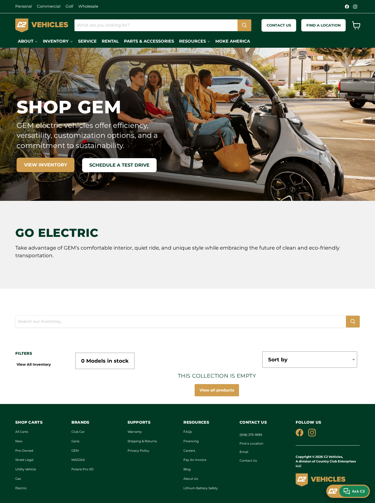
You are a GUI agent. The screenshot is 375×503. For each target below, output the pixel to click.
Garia (75, 441)
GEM (75, 450)
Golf (69, 6)
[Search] (244, 25)
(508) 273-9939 (251, 435)
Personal (23, 6)
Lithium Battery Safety (200, 488)
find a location (323, 25)
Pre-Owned (24, 450)
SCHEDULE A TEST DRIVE (119, 165)
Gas (18, 479)
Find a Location (251, 443)
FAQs (187, 432)
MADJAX (78, 460)
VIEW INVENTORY (45, 165)
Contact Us (248, 460)
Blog (187, 469)
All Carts (21, 432)
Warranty (135, 432)
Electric (21, 488)
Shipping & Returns (142, 441)
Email (244, 452)
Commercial (48, 6)
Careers (189, 450)
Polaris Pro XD (82, 469)
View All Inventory (34, 364)
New (18, 441)
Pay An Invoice (194, 460)
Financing (191, 441)
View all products (216, 390)
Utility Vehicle (25, 469)
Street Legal (24, 460)
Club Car (78, 432)
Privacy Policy (138, 450)
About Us (190, 479)
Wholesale (88, 6)
